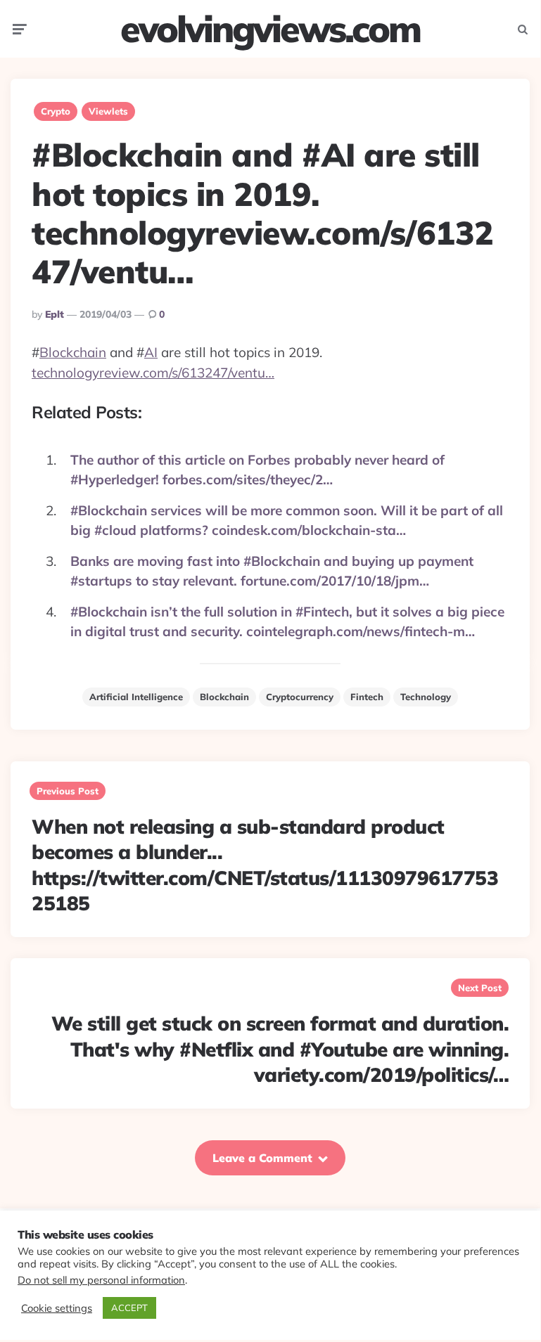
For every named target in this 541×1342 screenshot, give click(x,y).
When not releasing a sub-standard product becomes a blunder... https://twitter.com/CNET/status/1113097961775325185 (265, 864)
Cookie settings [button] (56, 1308)
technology (425, 696)
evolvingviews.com (270, 29)
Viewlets (108, 111)
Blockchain (72, 352)
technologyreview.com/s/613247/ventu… (153, 372)
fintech (366, 696)
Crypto (55, 111)
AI (151, 352)
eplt (54, 314)
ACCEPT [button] (129, 1307)
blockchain (224, 696)
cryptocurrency (299, 696)
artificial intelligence (136, 696)
